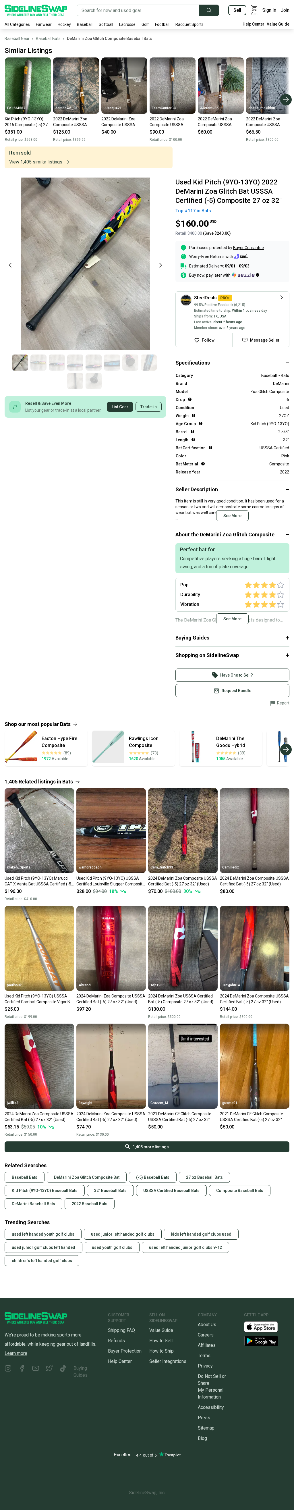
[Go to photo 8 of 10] (149, 363)
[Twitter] (49, 1372)
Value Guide (278, 24)
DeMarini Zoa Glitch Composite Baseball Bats (109, 38)
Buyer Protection (125, 1351)
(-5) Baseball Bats (152, 1177)
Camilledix (230, 867)
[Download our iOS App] (265, 1326)
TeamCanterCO (164, 108)
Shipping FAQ (121, 1330)
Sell (237, 10)
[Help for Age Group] (201, 423)
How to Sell (161, 1340)
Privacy (205, 1366)
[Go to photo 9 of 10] (75, 381)
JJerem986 (209, 108)
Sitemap (206, 1428)
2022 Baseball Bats (89, 1203)
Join (285, 10)
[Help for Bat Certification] (210, 448)
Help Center (253, 24)
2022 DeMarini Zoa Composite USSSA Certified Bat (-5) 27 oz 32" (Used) (73, 122)
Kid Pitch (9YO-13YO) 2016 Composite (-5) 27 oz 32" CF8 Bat (26, 122)
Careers (206, 1335)
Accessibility (211, 1407)
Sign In (269, 10)
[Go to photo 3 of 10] (57, 363)
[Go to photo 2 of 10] (38, 363)
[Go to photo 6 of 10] (112, 363)
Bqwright (85, 1103)
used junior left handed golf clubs (122, 1234)
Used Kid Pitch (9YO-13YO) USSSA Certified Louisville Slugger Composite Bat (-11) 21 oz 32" (110, 881)
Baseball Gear (17, 38)
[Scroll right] (286, 99)
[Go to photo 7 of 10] (130, 363)
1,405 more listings (151, 1147)
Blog (202, 1438)
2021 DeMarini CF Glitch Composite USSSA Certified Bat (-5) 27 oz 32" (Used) (179, 1117)
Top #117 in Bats (193, 210)
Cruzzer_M (159, 1103)
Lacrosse (127, 24)
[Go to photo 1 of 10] (20, 363)
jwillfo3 (12, 1103)
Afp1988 (157, 985)
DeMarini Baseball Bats (33, 1203)
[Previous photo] (10, 265)
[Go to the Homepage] (36, 10)
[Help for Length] (193, 440)
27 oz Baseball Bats (204, 1177)
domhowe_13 (66, 108)
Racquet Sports (189, 24)
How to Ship (161, 1351)
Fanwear (44, 24)
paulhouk (14, 985)
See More (232, 515)
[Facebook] (21, 1372)
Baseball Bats (48, 38)
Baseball (84, 24)
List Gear (120, 407)
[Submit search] (209, 10)
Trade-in (148, 407)
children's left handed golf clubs (42, 1260)
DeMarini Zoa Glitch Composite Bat (86, 1177)
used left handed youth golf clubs (43, 1234)
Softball (106, 24)
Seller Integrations (167, 1361)
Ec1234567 (16, 108)
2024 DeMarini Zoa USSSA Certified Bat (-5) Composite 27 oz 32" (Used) (180, 999)
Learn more (16, 1353)
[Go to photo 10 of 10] (94, 381)
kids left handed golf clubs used (201, 1234)
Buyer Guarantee (248, 247)
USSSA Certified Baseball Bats (171, 1190)
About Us (207, 1324)
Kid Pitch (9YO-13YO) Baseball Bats (45, 1190)
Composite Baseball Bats (239, 1190)
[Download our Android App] (266, 1341)
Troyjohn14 (231, 985)
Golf (145, 24)
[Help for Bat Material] (203, 464)
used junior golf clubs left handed (43, 1247)
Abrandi (85, 985)
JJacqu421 (113, 108)
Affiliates (207, 1345)
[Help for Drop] (190, 399)
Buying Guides (81, 1371)
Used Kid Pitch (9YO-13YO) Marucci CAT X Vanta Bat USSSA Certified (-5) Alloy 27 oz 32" (39, 881)
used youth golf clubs (112, 1247)
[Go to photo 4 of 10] (75, 363)
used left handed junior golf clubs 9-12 (185, 1247)
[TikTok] (63, 1372)
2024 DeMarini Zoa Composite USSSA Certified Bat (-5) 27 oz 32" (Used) (182, 881)
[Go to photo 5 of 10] (94, 363)
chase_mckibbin (261, 108)
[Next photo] (160, 265)
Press (204, 1417)
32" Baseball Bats (110, 1190)
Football (162, 24)
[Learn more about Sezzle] (245, 275)
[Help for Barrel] (192, 431)
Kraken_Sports (18, 867)
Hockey (64, 24)
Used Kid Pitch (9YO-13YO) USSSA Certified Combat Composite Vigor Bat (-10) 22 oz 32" (39, 999)
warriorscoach (90, 867)
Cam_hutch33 (161, 867)
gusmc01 (229, 1103)
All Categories (17, 24)
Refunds (116, 1340)
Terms (204, 1355)
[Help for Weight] (193, 415)
